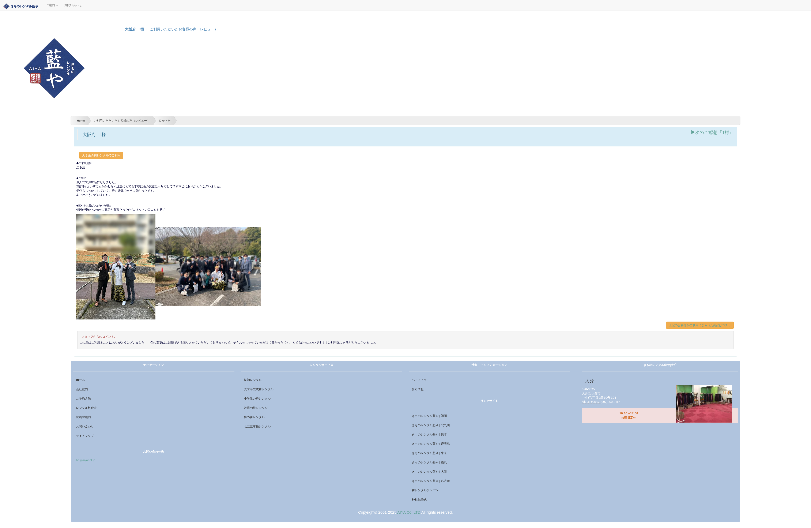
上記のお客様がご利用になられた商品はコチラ (700, 325)
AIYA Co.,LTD (408, 512)
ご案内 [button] (51, 5)
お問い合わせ (73, 5)
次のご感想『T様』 (714, 132)
